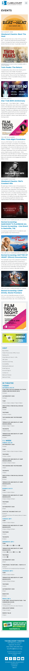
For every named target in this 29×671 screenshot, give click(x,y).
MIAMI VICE (5, 594)
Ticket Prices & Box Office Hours (11, 352)
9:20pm (8, 610)
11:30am (4, 409)
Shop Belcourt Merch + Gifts (9, 357)
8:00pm (4, 479)
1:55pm (8, 451)
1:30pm (4, 419)
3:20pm (4, 492)
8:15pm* (9, 604)
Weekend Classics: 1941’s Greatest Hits (12, 182)
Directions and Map (7, 361)
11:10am (4, 403)
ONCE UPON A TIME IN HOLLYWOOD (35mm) (12, 406)
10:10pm (4, 437)
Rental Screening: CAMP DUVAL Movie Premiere (12, 292)
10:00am (4, 393)
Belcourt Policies (6, 375)
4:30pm (9, 414)
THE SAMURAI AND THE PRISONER (12, 417)
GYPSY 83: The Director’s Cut (11, 511)
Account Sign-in (6, 370)
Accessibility (5, 364)
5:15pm (8, 425)
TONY (4, 401)
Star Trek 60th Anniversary (13, 101)
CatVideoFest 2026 (8, 396)
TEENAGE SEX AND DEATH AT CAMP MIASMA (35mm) (12, 423)
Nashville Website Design (14, 653)
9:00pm (4, 485)
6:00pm (9, 498)
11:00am (4, 446)
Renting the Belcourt (8, 366)
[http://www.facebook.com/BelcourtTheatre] (10, 658)
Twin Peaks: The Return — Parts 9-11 (14, 564)
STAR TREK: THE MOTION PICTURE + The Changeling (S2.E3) (14, 601)
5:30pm (13, 462)
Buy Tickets (5, 350)
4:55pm (12, 403)
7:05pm (4, 430)
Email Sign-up (6, 368)
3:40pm (4, 503)
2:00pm (4, 604)
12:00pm (4, 414)
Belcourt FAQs (6, 377)
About (14, 667)
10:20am (4, 398)
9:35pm (20, 403)
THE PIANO (5, 412)
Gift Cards (5, 359)
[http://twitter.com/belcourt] (6, 658)
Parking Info (5, 355)
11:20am (4, 456)
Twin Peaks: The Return (11, 67)
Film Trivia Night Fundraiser (13, 139)
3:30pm (4, 498)
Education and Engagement (14, 662)
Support (14, 666)
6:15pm (4, 508)
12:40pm (4, 462)
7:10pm (4, 610)
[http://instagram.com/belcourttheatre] (14, 658)
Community (14, 664)
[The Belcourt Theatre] (11, 3)
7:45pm (12, 425)
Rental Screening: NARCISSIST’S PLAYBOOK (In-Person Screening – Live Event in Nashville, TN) (14, 225)
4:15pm (12, 451)
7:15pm (16, 403)
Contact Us (5, 372)
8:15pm (12, 492)
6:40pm (16, 451)
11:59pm (4, 615)
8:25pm (13, 498)
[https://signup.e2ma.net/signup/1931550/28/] (22, 658)
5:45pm (9, 492)
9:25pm (8, 430)
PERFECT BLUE (6, 613)
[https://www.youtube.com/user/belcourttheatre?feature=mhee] (18, 658)
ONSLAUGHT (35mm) (8, 608)
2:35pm (8, 403)
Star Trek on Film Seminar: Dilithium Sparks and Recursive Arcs (14, 390)
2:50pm (4, 425)
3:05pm (9, 462)
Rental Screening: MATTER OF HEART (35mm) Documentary (14, 256)
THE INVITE (5, 428)
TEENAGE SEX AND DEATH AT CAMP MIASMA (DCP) (12, 434)
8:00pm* (4, 513)
